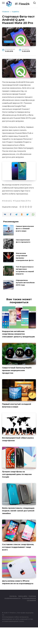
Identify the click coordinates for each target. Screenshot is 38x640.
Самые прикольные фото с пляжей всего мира (25, 228)
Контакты (13, 596)
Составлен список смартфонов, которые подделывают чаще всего (18, 547)
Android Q (7, 201)
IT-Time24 (22, 4)
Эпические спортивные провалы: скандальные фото (25, 256)
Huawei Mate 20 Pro (22, 201)
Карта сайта (22, 596)
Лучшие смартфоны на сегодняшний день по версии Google (17, 474)
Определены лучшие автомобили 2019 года (25, 282)
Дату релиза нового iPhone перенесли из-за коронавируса (17, 582)
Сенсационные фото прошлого (23, 241)
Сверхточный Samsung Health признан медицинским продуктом (17, 370)
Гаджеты (8, 41)
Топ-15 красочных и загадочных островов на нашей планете (25, 270)
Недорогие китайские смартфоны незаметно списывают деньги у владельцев (18, 334)
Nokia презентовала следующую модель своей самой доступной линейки (18, 510)
